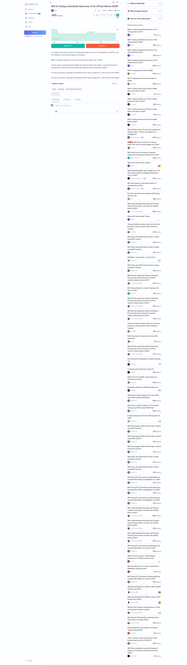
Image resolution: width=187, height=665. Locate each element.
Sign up (35, 32)
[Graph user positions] (97, 15)
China (54, 89)
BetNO (102, 46)
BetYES (67, 46)
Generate (114, 83)
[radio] (101, 15)
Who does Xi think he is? (74, 89)
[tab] (55, 99)
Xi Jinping (61, 89)
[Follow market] (114, 2)
